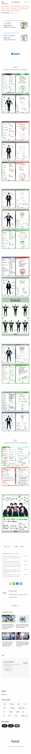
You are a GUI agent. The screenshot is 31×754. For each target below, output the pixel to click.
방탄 (18, 704)
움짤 (17, 711)
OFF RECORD (16, 2)
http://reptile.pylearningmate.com (12, 20)
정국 (5, 704)
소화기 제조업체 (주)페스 (9, 36)
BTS (9, 553)
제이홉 (12, 704)
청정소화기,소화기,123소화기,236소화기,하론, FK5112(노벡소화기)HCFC (10, 39)
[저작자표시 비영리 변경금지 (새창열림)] (22, 546)
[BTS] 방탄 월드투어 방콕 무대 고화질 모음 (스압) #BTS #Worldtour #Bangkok (12, 576)
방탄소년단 (22, 708)
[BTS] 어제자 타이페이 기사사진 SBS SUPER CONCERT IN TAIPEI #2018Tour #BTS (12, 566)
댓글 (3, 655)
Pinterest (4, 694)
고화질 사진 (24, 715)
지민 (16, 715)
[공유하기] (8, 546)
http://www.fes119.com (10, 33)
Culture (4, 553)
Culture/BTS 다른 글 (7, 612)
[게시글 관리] (10, 546)
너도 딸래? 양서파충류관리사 (10, 23)
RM (10, 715)
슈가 (25, 704)
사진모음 (12, 708)
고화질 (10, 711)
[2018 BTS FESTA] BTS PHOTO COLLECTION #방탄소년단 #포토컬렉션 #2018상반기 (12, 558)
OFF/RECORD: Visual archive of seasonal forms (11, 665)
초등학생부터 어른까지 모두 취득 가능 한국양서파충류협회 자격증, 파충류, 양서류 (10, 26)
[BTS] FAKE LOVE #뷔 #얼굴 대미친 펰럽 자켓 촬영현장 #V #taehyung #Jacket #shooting (12, 571)
